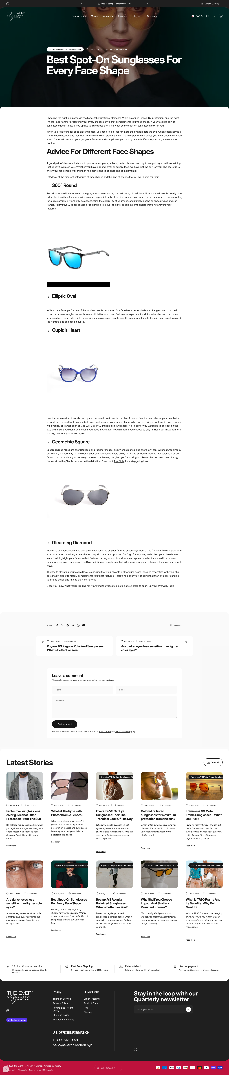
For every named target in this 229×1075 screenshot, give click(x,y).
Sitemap (88, 1012)
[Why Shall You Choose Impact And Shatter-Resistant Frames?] (159, 874)
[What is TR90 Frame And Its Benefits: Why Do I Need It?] (204, 874)
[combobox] (212, 3)
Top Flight (119, 461)
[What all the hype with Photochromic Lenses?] (69, 786)
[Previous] (82, 3)
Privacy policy (22, 1070)
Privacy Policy (105, 731)
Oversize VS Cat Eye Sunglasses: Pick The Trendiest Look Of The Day (132, 777)
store (135, 585)
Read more (11, 845)
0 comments (177, 625)
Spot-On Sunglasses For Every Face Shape (65, 49)
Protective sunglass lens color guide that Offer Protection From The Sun (23, 815)
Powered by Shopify (52, 1066)
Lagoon (171, 429)
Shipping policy (47, 1070)
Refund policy (11, 1070)
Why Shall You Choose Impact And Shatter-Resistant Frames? (173, 865)
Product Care (91, 1003)
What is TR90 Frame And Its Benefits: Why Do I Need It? (203, 903)
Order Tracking (92, 998)
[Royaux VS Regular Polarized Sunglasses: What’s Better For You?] (114, 874)
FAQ (86, 1007)
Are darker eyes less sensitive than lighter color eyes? (24, 903)
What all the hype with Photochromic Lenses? (67, 813)
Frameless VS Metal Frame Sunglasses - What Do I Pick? (204, 815)
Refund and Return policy (63, 1009)
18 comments (121, 894)
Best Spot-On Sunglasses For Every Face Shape (69, 901)
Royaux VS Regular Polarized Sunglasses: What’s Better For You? (75, 648)
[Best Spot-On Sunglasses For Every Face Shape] (69, 874)
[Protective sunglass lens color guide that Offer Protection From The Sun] (24, 786)
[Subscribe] (188, 1009)
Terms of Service (122, 731)
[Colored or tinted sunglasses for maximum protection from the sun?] (159, 786)
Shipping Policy (61, 1015)
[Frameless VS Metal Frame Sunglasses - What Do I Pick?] (204, 786)
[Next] (147, 3)
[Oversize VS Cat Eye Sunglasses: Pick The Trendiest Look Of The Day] (114, 786)
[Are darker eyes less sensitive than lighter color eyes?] (24, 874)
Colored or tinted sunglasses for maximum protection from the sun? (158, 815)
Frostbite (116, 204)
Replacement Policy (63, 1019)
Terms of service (35, 1070)
